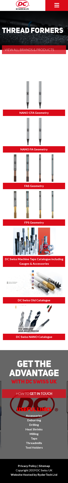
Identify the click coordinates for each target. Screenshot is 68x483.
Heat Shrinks (34, 429)
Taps (34, 438)
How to (34, 394)
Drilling (34, 424)
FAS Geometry (34, 186)
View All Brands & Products (29, 50)
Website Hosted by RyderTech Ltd (34, 474)
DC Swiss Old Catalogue (34, 300)
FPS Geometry (34, 222)
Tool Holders (34, 447)
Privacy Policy (27, 466)
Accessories (34, 415)
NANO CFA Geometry (34, 112)
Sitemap (44, 466)
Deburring (34, 420)
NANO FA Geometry (34, 149)
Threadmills (34, 443)
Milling (34, 433)
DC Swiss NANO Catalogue (34, 336)
